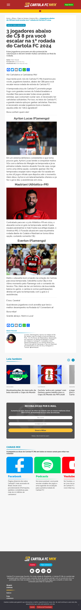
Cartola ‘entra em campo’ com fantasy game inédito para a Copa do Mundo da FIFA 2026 (52, 392)
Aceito (32, 607)
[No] (79, 605)
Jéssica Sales (9, 386)
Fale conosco (46, 565)
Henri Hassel (15, 60)
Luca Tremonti (41, 386)
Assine (32, 565)
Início (8, 18)
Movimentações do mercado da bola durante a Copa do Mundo (21, 391)
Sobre (8, 593)
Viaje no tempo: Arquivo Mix (27, 18)
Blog (14, 18)
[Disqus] (28, 526)
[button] (68, 360)
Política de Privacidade (44, 607)
